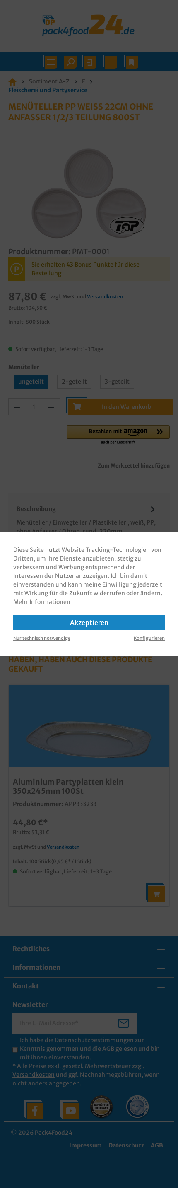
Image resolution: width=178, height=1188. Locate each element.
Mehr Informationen (41, 602)
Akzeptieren (89, 622)
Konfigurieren (149, 638)
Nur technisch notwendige (41, 638)
